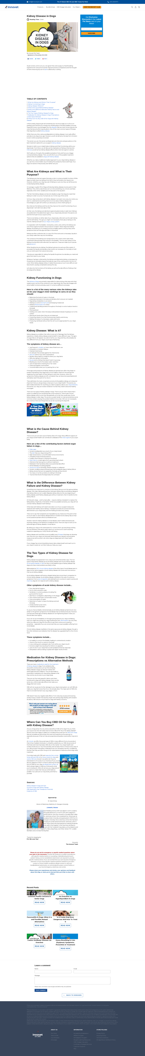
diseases (54, 127)
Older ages (32, 449)
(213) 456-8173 (114, 2)
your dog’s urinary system (51, 221)
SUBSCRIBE (91, 33)
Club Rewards (55, 1037)
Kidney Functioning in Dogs (36, 104)
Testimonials (54, 1035)
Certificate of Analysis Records (83, 1044)
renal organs (66, 437)
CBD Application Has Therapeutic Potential (40, 789)
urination (41, 347)
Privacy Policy (101, 1033)
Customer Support (79, 1046)
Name (36, 968)
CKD (37, 568)
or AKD (42, 563)
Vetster (55, 807)
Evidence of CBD (32, 791)
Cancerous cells (34, 467)
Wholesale (54, 1040)
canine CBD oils (31, 759)
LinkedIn (49, 807)
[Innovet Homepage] (11, 7)
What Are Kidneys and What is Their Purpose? (42, 102)
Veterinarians (64, 620)
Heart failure (33, 460)
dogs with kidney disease (51, 156)
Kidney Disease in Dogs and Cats (36, 785)
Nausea (31, 360)
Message (37, 975)
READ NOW (39, 902)
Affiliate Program (79, 1035)
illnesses (60, 534)
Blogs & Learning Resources (82, 1040)
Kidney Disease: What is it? (36, 106)
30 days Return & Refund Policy (106, 1040)
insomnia (29, 581)
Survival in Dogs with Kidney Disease (38, 787)
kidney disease (45, 131)
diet (33, 453)
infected (29, 150)
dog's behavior (73, 384)
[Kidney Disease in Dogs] (52, 51)
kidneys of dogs (34, 281)
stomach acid (45, 303)
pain (46, 69)
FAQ (75, 1048)
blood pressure (39, 304)
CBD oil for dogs (72, 732)
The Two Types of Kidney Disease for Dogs (40, 113)
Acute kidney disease (33, 563)
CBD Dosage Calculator (81, 1042)
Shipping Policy (101, 1035)
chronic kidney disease (46, 568)
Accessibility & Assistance (81, 1033)
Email (75, 968)
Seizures (32, 354)
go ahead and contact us (50, 764)
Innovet (30, 741)
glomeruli (32, 244)
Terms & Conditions (102, 1037)
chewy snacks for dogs (49, 757)
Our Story (54, 1033)
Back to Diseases (74, 995)
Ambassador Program (80, 1037)
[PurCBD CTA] (52, 708)
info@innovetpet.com (35, 2)
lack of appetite (43, 579)
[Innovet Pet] (37, 1037)
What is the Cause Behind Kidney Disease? (40, 107)
